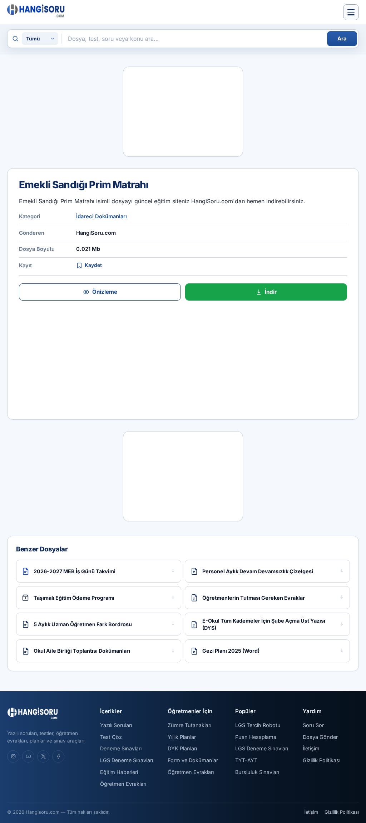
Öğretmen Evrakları (123, 784)
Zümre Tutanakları (189, 725)
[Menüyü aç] (351, 12)
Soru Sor (313, 725)
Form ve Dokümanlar (193, 760)
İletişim (311, 748)
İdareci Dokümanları (101, 216)
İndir (271, 291)
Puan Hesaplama (255, 737)
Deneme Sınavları (121, 748)
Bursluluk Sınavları (257, 772)
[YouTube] (28, 756)
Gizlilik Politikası (321, 760)
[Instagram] (13, 756)
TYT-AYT (246, 760)
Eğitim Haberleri (119, 772)
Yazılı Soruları (116, 725)
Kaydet (93, 265)
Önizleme (104, 291)
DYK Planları (182, 748)
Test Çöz (111, 737)
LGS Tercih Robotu (258, 725)
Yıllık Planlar (182, 737)
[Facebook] (58, 756)
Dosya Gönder (320, 737)
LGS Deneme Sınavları (126, 760)
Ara (342, 38)
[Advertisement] (183, 111)
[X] (43, 756)
